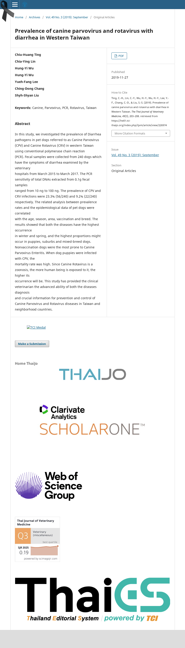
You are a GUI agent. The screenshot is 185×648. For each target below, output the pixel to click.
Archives (34, 17)
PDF (121, 56)
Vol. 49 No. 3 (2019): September (67, 17)
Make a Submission (32, 344)
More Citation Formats (130, 133)
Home (19, 17)
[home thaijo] (92, 379)
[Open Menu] (14, 4)
